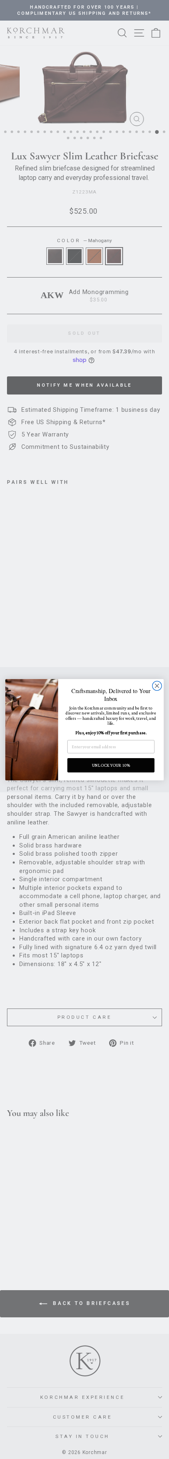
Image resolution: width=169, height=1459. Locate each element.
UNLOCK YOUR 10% (111, 765)
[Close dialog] (157, 686)
